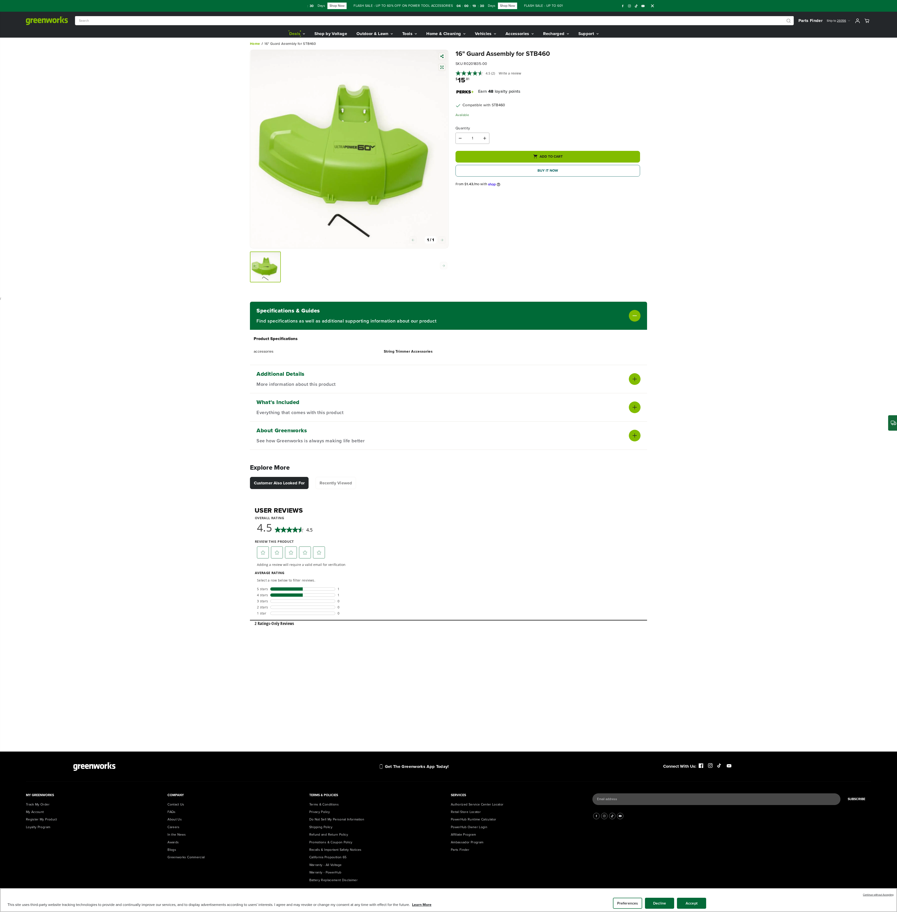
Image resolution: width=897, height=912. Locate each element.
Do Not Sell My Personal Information (336, 819)
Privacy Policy (319, 811)
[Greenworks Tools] (47, 20)
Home (255, 43)
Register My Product (41, 819)
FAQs (171, 811)
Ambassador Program (467, 842)
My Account (35, 811)
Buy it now (547, 170)
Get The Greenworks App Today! (417, 766)
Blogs (171, 849)
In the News (176, 834)
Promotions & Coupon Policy (330, 842)
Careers (173, 827)
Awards (173, 842)
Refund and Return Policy (328, 834)
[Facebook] (623, 6)
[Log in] (857, 21)
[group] (265, 267)
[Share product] (442, 57)
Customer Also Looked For (279, 483)
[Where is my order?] (892, 423)
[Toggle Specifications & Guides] (538, 316)
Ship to (836, 20)
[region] (448, 900)
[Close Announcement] (652, 6)
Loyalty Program (38, 827)
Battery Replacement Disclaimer (333, 880)
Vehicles (484, 34)
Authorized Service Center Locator (477, 804)
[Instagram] (629, 6)
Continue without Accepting (878, 895)
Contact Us (175, 804)
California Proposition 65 (328, 857)
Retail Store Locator (466, 811)
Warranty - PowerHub (325, 872)
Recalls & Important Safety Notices (335, 849)
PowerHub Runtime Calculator (473, 819)
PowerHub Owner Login (469, 827)
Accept (692, 903)
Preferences (627, 903)
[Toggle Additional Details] (488, 379)
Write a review (510, 73)
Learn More (421, 904)
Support (586, 34)
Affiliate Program (463, 834)
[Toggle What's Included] (492, 407)
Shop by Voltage (330, 34)
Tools (408, 34)
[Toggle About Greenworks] (503, 435)
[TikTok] (636, 6)
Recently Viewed (336, 483)
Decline (659, 903)
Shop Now (311, 5)
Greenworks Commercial (186, 857)
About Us (174, 819)
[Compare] (442, 68)
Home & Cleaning (444, 34)
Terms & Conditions (324, 804)
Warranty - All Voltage (325, 864)
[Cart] (867, 21)
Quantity (463, 128)
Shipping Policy (320, 827)
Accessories (517, 34)
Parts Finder (810, 21)
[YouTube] (643, 6)
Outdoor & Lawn (373, 34)
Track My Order (38, 804)
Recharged (554, 34)
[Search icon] (788, 20)
